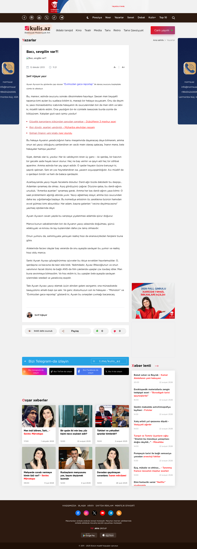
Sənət (130, 17)
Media (98, 30)
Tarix (108, 30)
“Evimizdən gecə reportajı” (78, 84)
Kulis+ (152, 17)
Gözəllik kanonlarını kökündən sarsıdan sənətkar (72, 121)
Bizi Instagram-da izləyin (36, 371)
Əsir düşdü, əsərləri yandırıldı (62, 127)
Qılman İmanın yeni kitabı (50, 133)
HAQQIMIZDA (69, 505)
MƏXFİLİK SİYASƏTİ (125, 505)
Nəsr (108, 17)
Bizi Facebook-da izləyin (90, 371)
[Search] (173, 17)
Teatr (88, 30)
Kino (79, 30)
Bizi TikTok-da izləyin (63, 371)
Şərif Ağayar (41, 315)
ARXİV (90, 505)
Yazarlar (119, 17)
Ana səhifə (158, 40)
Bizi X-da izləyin (115, 371)
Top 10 (163, 17)
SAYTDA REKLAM (104, 505)
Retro (117, 30)
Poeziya (97, 17)
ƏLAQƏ (82, 505)
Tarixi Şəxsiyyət (133, 30)
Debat (141, 17)
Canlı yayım (161, 30)
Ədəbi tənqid (64, 30)
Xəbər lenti (142, 366)
